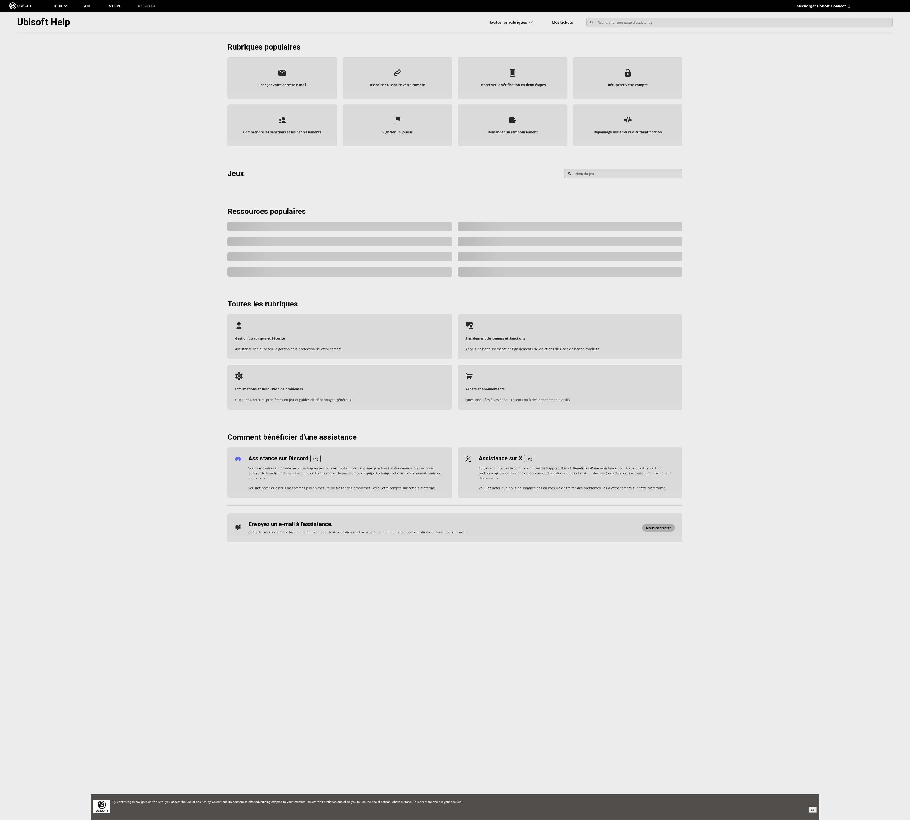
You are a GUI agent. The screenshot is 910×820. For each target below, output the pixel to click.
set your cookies (450, 802)
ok (812, 809)
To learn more (423, 802)
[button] (282, 78)
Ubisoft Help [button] (43, 22)
